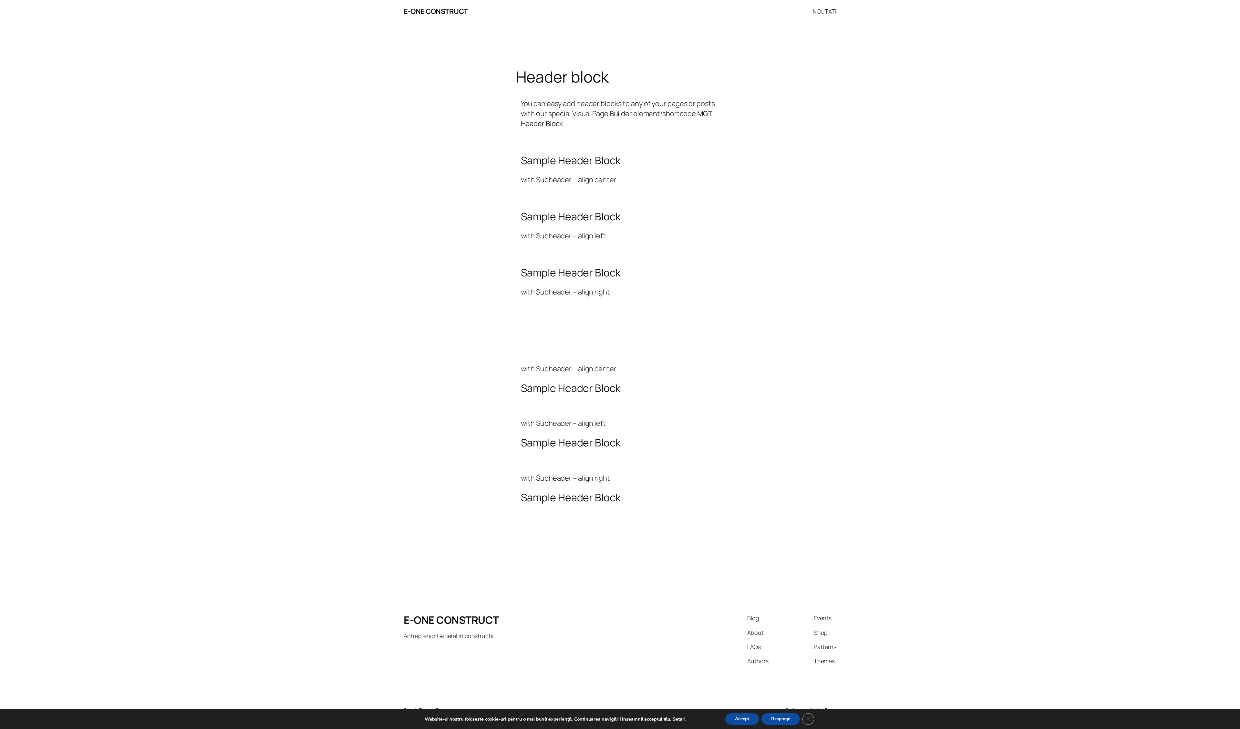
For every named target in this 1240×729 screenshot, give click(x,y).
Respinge (780, 719)
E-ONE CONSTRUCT (436, 11)
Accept (742, 719)
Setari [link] (679, 719)
